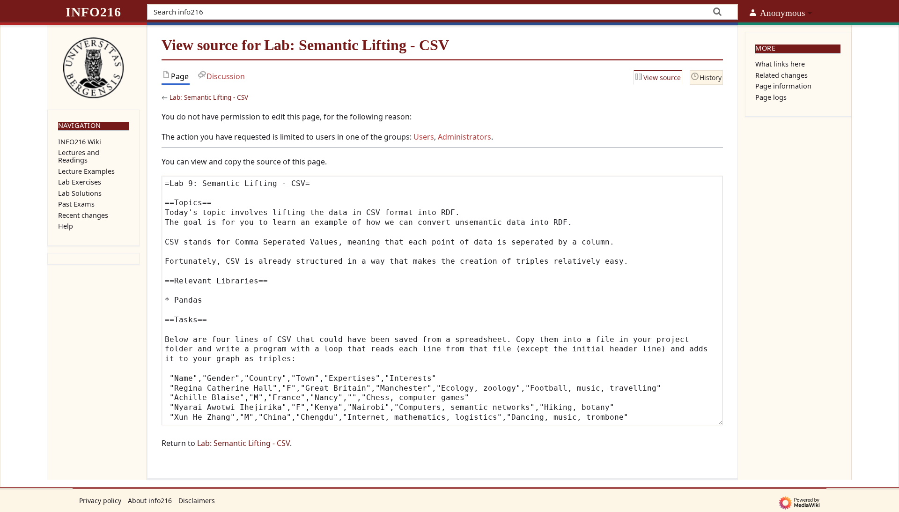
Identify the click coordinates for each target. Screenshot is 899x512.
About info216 (150, 500)
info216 (93, 12)
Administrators (464, 137)
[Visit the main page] (93, 66)
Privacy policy (100, 500)
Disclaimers (196, 500)
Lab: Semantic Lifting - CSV (208, 97)
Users (423, 137)
